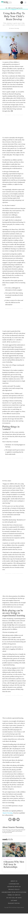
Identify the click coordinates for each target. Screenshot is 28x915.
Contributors (14, 884)
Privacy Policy (14, 889)
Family (14, 9)
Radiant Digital (14, 903)
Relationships (8, 859)
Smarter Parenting (7, 813)
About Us (14, 881)
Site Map (14, 900)
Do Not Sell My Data (14, 898)
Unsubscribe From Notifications (14, 892)
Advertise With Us (14, 887)
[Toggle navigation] (22, 2)
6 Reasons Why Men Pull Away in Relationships (14, 864)
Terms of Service (14, 895)
